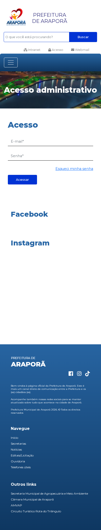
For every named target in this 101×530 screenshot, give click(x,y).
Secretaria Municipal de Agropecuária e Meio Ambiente (49, 493)
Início (14, 437)
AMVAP (16, 505)
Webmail (81, 50)
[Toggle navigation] (11, 62)
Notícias (16, 449)
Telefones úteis (21, 467)
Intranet (33, 50)
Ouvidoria (18, 461)
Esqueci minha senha (74, 169)
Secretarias (18, 443)
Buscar (83, 37)
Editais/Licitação (22, 455)
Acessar (22, 180)
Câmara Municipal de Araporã (32, 499)
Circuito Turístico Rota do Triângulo (36, 511)
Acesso (57, 50)
